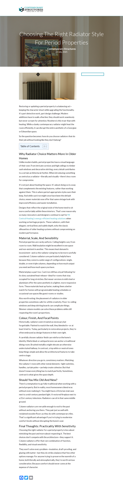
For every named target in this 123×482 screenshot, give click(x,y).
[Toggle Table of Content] (43, 146)
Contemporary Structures (61, 49)
